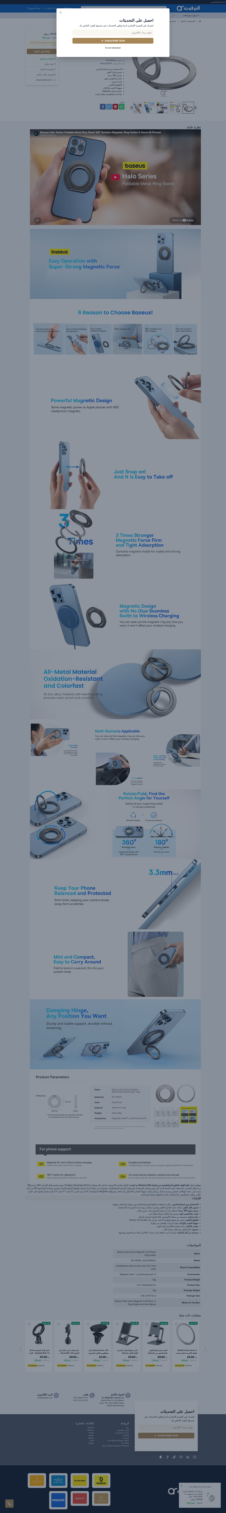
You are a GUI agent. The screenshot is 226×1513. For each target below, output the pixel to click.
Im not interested (113, 48)
